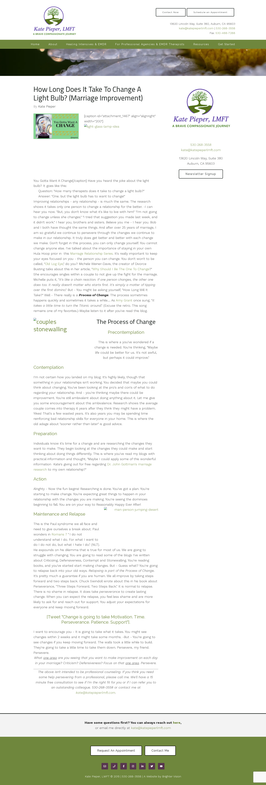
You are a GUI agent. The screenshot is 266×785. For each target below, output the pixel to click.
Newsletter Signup (200, 174)
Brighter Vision (171, 776)
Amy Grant (124, 300)
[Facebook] (123, 766)
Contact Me (160, 750)
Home (35, 44)
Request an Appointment (116, 750)
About (52, 44)
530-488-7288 (225, 33)
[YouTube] (161, 766)
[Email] (105, 766)
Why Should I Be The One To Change (120, 269)
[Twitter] (152, 766)
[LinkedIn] (142, 766)
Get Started (226, 44)
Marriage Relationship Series (91, 253)
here (176, 722)
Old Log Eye (54, 264)
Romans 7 (59, 534)
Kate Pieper (47, 106)
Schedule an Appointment (210, 12)
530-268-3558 (225, 28)
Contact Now (170, 12)
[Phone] (114, 766)
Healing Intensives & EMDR (86, 44)
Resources (201, 44)
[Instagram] (133, 766)
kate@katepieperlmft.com (196, 28)
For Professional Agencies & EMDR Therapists (150, 44)
